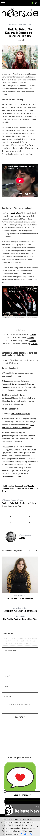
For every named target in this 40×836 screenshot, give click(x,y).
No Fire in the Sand (13, 213)
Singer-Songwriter (9, 506)
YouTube (33, 488)
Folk (17, 503)
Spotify (4, 491)
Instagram (15, 488)
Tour (20, 506)
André (21, 40)
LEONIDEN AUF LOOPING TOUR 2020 (20, 609)
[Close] (5, 791)
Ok (31, 834)
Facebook (5, 488)
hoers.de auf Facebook (11, 376)
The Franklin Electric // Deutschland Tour (20, 617)
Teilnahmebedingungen (11, 476)
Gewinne (23, 503)
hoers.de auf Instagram (20, 413)
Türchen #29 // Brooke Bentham (20, 598)
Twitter (25, 488)
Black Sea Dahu (8, 503)
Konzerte (12, 24)
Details (24, 834)
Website (30, 486)
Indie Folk (32, 503)
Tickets (33, 335)
